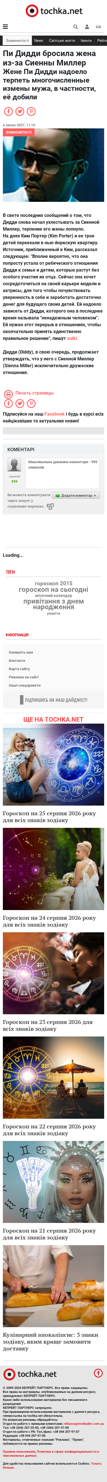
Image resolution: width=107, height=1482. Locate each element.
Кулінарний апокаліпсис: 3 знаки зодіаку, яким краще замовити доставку (50, 1341)
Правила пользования (19, 1452)
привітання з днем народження (53, 604)
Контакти (17, 660)
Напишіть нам (21, 652)
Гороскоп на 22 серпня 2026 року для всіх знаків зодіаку (49, 1129)
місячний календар (53, 596)
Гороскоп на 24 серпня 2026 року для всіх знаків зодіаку (49, 921)
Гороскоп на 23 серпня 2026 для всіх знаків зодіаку (48, 1025)
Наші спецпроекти (25, 685)
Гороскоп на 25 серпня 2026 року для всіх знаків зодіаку (49, 816)
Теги (11, 572)
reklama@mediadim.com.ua (84, 1424)
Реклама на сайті (24, 677)
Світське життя (62, 40)
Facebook (55, 414)
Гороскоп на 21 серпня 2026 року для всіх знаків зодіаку (49, 1234)
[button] (87, 26)
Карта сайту (19, 669)
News (38, 40)
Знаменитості (17, 40)
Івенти (86, 40)
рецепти (53, 613)
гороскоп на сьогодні (53, 589)
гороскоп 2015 (53, 583)
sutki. (72, 338)
